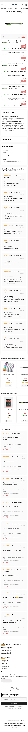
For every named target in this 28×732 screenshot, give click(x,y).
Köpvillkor (4, 661)
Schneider (4, 152)
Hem (2, 8)
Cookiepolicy (5, 663)
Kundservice (5, 660)
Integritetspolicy (6, 666)
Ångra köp (4, 668)
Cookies (4, 665)
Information (24, 1)
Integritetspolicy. (17, 708)
